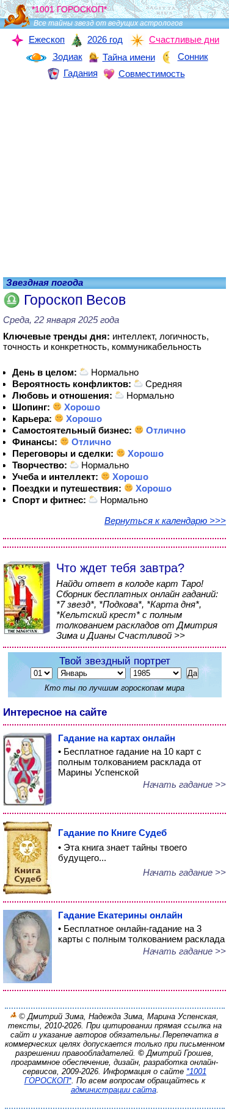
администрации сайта (113, 1089)
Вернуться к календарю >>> (165, 520)
